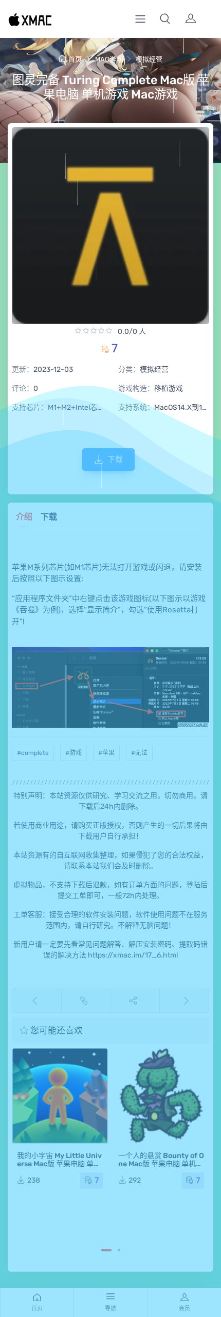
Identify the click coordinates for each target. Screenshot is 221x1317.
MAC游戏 (109, 59)
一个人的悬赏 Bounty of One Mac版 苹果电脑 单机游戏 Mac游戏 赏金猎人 (161, 1163)
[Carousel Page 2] (119, 1250)
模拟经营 (149, 59)
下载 (115, 459)
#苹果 (106, 752)
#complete (33, 752)
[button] (165, 19)
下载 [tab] (49, 517)
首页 (75, 59)
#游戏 (73, 752)
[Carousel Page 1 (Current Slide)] (106, 1250)
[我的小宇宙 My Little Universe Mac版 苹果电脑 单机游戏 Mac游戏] (60, 1096)
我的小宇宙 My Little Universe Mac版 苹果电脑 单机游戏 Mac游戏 (59, 1163)
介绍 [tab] (24, 517)
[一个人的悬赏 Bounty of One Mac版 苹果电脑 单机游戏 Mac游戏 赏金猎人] (161, 1096)
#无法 (139, 752)
